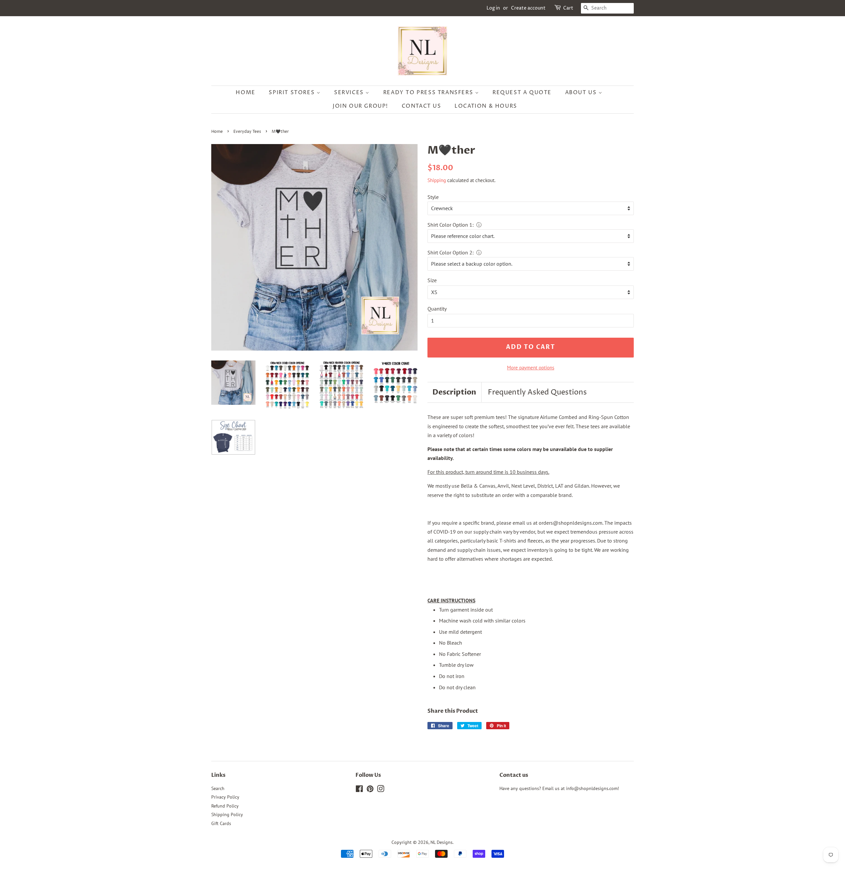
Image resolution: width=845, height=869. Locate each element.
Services (349, 92)
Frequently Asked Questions (537, 392)
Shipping (436, 180)
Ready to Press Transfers (429, 92)
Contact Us (421, 106)
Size (432, 280)
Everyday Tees (247, 131)
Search (217, 788)
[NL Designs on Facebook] (359, 790)
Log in (493, 8)
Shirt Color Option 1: (450, 224)
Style (433, 197)
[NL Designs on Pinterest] (370, 790)
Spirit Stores (292, 92)
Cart (568, 8)
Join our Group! (360, 106)
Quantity (437, 308)
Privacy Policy (225, 797)
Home (245, 92)
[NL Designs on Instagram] (380, 790)
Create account (528, 8)
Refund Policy (225, 806)
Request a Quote (522, 92)
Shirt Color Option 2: (450, 252)
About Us (581, 92)
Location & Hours (486, 106)
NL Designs (441, 842)
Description (454, 392)
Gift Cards (221, 823)
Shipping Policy (227, 814)
